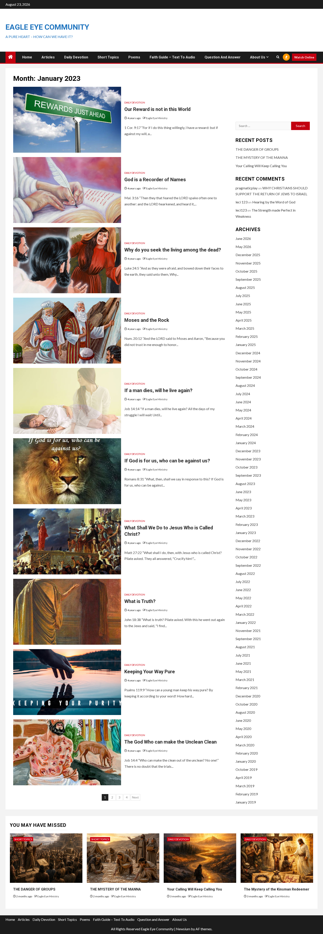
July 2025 (243, 295)
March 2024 (245, 426)
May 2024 (243, 410)
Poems (134, 57)
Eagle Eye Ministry (156, 118)
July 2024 (243, 394)
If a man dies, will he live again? (158, 390)
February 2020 (247, 753)
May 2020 (243, 728)
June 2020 (243, 720)
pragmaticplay (247, 188)
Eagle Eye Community (47, 27)
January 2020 (246, 761)
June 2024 (243, 402)
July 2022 (243, 581)
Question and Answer (223, 57)
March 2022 (245, 614)
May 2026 (243, 246)
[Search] (278, 57)
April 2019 (244, 777)
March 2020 (245, 745)
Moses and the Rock (146, 320)
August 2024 (245, 385)
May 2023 (243, 500)
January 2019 (246, 802)
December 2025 (248, 255)
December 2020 (248, 696)
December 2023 (248, 451)
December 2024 (248, 353)
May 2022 (243, 598)
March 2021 (245, 679)
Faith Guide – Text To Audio (172, 57)
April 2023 (244, 508)
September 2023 (248, 475)
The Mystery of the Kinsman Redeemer (276, 889)
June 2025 (243, 304)
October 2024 (246, 369)
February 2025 (247, 336)
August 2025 (245, 287)
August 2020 (245, 712)
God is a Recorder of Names (155, 179)
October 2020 (246, 704)
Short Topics (108, 57)
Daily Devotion (76, 57)
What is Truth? (140, 601)
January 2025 (246, 344)
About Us (257, 57)
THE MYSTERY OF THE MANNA (262, 157)
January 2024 (246, 443)
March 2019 (245, 786)
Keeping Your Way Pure (149, 671)
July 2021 (243, 655)
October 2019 (246, 769)
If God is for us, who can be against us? (167, 460)
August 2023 (245, 483)
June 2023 (243, 492)
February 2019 (247, 794)
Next (135, 797)
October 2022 (246, 557)
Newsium (183, 929)
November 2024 (248, 361)
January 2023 (246, 532)
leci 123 (241, 202)
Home (27, 57)
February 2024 (247, 435)
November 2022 (248, 549)
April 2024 (244, 418)
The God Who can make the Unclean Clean (170, 742)
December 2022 (248, 541)
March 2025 (245, 328)
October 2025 (246, 271)
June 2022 (243, 590)
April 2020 (244, 737)
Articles (48, 57)
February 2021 (247, 688)
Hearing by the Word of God (273, 202)
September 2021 (248, 639)
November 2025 (248, 263)
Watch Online (304, 57)
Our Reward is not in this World (157, 109)
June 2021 (243, 663)
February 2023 (247, 524)
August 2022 (245, 573)
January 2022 (246, 622)
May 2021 (243, 671)
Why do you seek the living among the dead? (172, 250)
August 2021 (245, 647)
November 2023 (248, 459)
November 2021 (248, 630)
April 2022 (244, 606)
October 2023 (246, 467)
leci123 (241, 210)
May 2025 (243, 312)
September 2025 (248, 279)
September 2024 (248, 377)
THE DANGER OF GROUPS (257, 149)
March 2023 (245, 516)
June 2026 (243, 238)
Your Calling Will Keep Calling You (261, 166)
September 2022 (248, 565)
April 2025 (244, 320)
